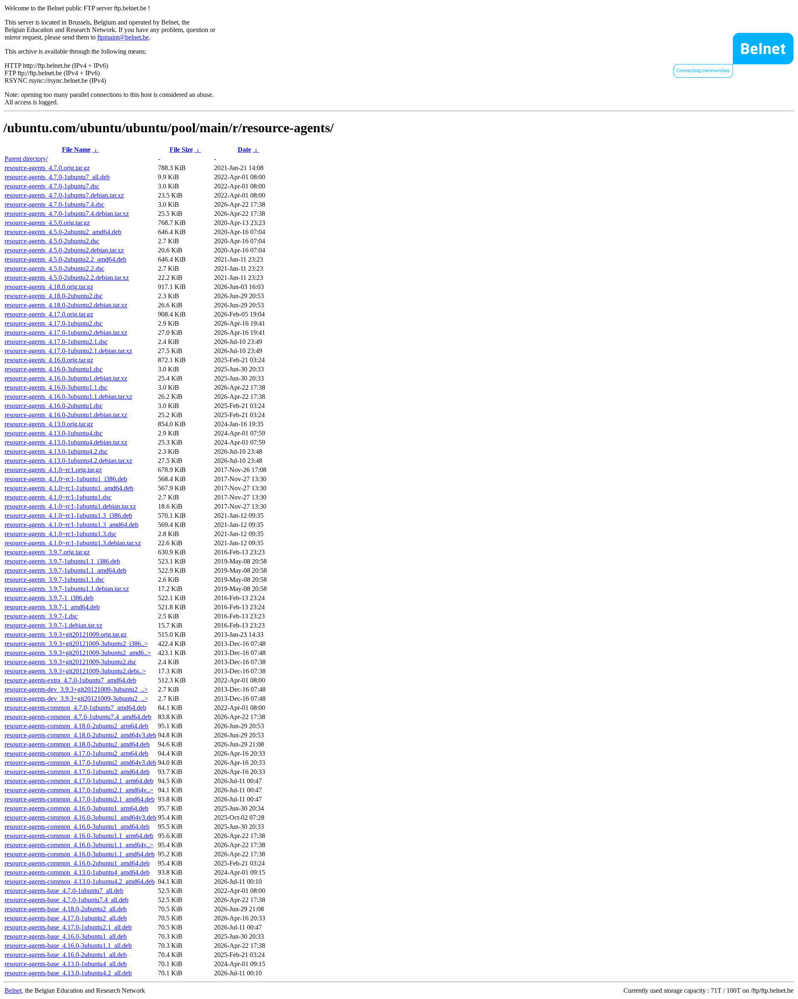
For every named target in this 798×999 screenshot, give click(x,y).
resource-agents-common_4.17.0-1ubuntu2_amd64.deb (77, 771)
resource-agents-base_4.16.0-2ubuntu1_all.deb (66, 954)
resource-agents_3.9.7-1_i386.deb (49, 597)
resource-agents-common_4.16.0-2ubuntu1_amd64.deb (77, 863)
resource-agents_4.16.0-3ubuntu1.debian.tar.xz (66, 378)
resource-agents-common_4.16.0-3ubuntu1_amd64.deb (77, 826)
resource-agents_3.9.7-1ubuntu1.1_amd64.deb (65, 570)
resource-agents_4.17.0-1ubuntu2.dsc (54, 323)
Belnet (13, 990)
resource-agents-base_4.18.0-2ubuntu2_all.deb (66, 908)
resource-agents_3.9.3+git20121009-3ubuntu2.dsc (70, 661)
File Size (181, 149)
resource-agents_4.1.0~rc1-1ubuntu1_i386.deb (66, 478)
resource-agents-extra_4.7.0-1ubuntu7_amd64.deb (70, 680)
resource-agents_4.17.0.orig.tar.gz (49, 314)
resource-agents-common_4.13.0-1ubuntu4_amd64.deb (77, 872)
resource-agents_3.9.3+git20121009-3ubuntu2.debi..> (75, 671)
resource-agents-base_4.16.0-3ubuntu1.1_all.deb (68, 945)
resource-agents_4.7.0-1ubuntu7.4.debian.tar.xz (67, 213)
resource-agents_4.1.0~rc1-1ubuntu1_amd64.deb (69, 488)
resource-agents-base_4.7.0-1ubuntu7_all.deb (64, 890)
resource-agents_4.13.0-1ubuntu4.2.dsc (56, 451)
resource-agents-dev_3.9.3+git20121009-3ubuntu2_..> (76, 689)
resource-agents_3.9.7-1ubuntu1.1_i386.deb (62, 561)
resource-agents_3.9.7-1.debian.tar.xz (53, 625)
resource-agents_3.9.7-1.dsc (41, 616)
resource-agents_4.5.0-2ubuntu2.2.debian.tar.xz (67, 277)
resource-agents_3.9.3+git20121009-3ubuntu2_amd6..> (78, 652)
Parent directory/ (26, 158)
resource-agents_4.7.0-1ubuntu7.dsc (52, 186)
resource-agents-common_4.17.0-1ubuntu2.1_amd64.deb (80, 799)
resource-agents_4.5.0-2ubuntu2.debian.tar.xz (64, 250)
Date (244, 149)
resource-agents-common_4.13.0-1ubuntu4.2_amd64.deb (80, 881)
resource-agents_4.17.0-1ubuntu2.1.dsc (56, 341)
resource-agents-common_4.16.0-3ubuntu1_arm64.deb (76, 808)
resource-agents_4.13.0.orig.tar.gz (49, 424)
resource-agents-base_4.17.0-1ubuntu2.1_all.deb (68, 927)
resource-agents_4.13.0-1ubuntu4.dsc (54, 433)
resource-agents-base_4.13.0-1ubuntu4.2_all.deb (68, 973)
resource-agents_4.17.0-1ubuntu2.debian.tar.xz (66, 332)
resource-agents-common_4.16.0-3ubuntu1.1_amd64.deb (80, 854)
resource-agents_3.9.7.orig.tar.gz (47, 552)
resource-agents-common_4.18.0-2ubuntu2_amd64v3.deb (80, 735)
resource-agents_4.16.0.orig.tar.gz (49, 359)
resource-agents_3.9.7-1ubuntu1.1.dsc (54, 579)
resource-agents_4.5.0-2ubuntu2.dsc (52, 241)
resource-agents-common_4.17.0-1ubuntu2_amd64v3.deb (80, 762)
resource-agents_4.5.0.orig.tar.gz (47, 222)
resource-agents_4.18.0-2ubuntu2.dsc (54, 295)
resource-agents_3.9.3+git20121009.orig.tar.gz (66, 634)
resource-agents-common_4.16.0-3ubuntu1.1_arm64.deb (79, 835)
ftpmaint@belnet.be (123, 37)
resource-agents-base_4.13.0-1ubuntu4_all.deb (66, 963)
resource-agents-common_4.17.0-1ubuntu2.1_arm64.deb (79, 780)
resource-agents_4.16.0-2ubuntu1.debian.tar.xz (66, 414)
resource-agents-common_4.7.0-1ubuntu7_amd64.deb (75, 707)
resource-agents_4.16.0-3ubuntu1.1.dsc (56, 387)
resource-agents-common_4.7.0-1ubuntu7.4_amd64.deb (78, 716)
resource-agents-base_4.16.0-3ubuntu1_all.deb (66, 936)
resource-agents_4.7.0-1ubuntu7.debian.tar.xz (64, 195)
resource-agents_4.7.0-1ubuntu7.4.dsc (54, 204)
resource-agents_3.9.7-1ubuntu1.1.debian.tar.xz (67, 588)
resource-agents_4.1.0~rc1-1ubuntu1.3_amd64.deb (71, 524)
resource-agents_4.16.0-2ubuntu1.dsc (54, 405)
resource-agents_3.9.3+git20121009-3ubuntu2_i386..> (76, 643)
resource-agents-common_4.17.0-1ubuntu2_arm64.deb (76, 753)
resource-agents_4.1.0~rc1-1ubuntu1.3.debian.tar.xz (73, 542)
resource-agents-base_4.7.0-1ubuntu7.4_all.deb (66, 899)
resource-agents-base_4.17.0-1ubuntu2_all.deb (66, 918)
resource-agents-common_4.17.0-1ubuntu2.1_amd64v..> (79, 790)
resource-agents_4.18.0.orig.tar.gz (49, 286)
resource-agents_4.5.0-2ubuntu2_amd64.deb (63, 231)
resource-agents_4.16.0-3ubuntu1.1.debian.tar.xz (68, 396)
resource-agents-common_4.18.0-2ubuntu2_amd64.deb (77, 744)
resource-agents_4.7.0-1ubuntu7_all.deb (57, 177)
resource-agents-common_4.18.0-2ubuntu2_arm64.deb (76, 725)
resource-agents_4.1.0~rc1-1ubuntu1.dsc (58, 497)
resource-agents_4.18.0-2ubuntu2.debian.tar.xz (66, 305)
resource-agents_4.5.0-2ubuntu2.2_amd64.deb (65, 259)
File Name (76, 149)
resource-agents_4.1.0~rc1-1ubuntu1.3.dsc (60, 533)
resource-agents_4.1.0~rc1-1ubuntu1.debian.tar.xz (70, 506)
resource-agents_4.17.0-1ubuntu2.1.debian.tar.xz (68, 350)
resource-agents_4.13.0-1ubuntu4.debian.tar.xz (66, 442)
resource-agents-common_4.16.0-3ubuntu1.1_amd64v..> (79, 844)
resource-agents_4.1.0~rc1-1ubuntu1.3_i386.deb (68, 515)
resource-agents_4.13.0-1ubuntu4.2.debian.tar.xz (68, 460)
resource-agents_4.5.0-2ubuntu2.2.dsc (54, 268)
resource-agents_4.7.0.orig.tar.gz (47, 167)
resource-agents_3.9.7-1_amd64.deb (52, 607)
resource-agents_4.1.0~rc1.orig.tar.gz (53, 469)
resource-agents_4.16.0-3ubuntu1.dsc (54, 369)
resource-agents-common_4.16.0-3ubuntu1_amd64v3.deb (80, 817)
